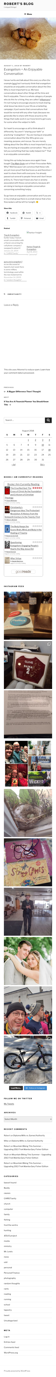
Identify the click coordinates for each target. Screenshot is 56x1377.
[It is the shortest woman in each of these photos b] (28, 764)
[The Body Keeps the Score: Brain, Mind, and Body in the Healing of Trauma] (7, 532)
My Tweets (9, 1104)
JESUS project (10, 1236)
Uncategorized (10, 1320)
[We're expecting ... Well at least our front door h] (28, 813)
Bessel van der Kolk (12, 535)
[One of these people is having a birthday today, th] (28, 961)
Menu (29, 14)
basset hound (10, 1182)
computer (8, 1209)
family (7, 1214)
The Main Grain (18, 163)
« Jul (13, 464)
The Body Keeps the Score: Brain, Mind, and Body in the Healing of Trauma (26, 529)
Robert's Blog (19, 4)
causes (7, 1193)
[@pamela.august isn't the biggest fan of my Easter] (28, 912)
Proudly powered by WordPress (17, 1371)
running (7, 1299)
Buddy (7, 1188)
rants (6, 1289)
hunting (7, 1230)
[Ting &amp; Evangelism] (15, 243)
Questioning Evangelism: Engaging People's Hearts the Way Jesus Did (24, 545)
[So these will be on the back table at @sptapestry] (28, 862)
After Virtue (15, 558)
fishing (7, 1220)
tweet (6, 1315)
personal (8, 1267)
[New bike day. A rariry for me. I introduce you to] (28, 1060)
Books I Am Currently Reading (23, 484)
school (7, 1305)
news (6, 1257)
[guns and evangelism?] (15, 269)
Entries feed (9, 1342)
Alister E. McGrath (11, 519)
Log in (7, 1337)
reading (7, 1294)
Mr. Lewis (8, 1251)
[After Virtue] (7, 563)
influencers (45, 99)
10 (43, 445)
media (7, 1241)
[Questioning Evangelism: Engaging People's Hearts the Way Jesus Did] (7, 548)
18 (49, 450)
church (7, 1204)
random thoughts (12, 1283)
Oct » (42, 464)
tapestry (8, 1310)
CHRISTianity (15, 294)
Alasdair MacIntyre (17, 561)
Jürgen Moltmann (11, 500)
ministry (8, 1246)
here (14, 83)
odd (5, 1262)
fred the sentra (11, 1225)
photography (10, 1278)
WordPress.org (11, 1353)
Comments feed (11, 1347)
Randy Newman (11, 551)
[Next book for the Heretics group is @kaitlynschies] (28, 616)
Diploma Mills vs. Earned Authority (29, 1135)
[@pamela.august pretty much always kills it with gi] (28, 665)
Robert (27, 66)
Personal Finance (12, 1273)
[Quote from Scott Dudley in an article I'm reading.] (28, 714)
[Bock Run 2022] (28, 1010)
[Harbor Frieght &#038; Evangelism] (37, 237)
